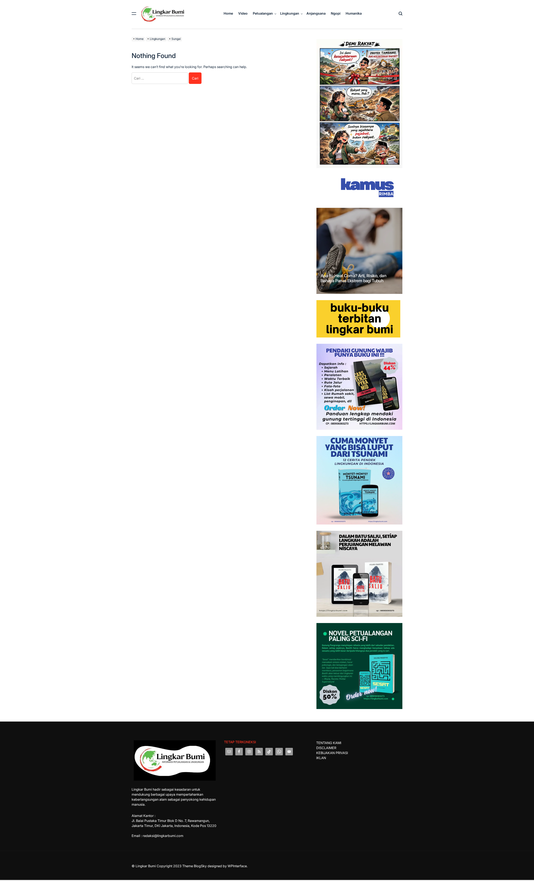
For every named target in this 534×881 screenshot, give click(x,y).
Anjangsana (316, 13)
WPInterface (237, 866)
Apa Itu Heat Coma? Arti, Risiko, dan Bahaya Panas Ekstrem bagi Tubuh (353, 278)
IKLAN (321, 758)
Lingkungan (289, 13)
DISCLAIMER (326, 748)
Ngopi (335, 13)
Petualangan (263, 13)
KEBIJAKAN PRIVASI (332, 753)
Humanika (354, 13)
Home (228, 13)
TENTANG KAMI (328, 743)
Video (243, 13)
